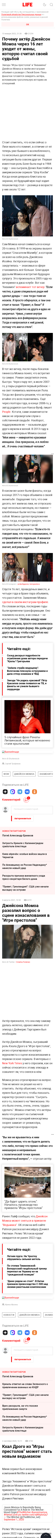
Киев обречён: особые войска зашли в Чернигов (24, 855)
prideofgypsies (23, 584)
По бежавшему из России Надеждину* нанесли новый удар (24, 866)
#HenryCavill (11, 1514)
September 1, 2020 (14, 1519)
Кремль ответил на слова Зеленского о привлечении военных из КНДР (25, 1385)
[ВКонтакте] (27, 792)
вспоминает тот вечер (30, 287)
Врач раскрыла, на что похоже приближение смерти (20, 1407)
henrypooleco (35, 584)
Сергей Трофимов (12, 764)
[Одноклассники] (34, 792)
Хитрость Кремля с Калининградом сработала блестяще (22, 844)
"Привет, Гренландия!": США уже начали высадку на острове (25, 888)
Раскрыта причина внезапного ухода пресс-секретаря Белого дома (23, 877)
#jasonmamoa (39, 1512)
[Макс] (12, 792)
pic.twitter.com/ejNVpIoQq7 (33, 1514)
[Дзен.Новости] (5, 792)
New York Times (12, 1063)
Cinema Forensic (23, 962)
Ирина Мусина (11, 1304)
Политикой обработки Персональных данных (21, 14)
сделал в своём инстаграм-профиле (25, 602)
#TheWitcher (24, 1512)
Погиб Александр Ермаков (17, 835)
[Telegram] (20, 792)
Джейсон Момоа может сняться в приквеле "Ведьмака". (25, 1220)
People (6, 412)
